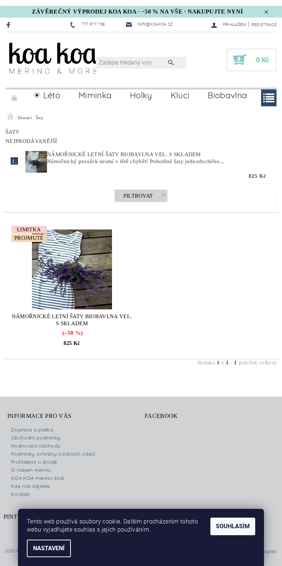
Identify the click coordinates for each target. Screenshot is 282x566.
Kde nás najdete (30, 486)
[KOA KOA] (54, 63)
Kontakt (20, 494)
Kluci (180, 95)
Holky (141, 95)
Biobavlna (227, 95)
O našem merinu (31, 470)
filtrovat (138, 196)
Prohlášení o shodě (34, 462)
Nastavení (49, 548)
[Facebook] (9, 25)
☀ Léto (46, 95)
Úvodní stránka (15, 95)
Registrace (264, 24)
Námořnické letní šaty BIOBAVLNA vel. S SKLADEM (124, 154)
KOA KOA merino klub (37, 478)
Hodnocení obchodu (36, 446)
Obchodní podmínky (35, 438)
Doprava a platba (32, 430)
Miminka (95, 95)
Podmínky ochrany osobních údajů (53, 454)
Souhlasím (233, 526)
